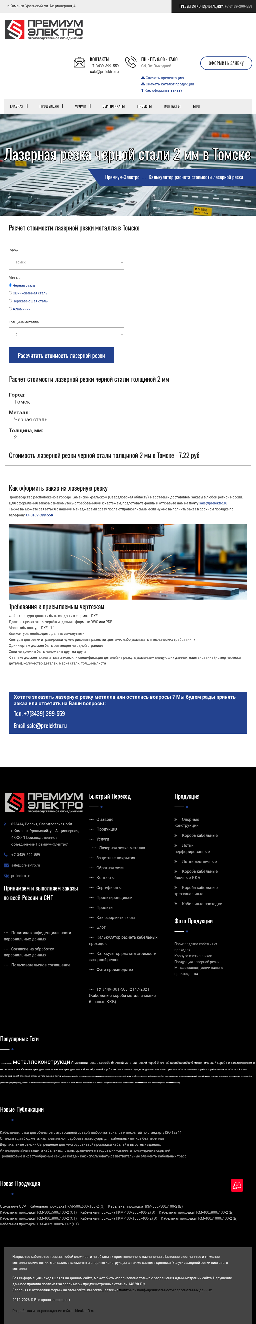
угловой (32, 1083)
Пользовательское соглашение (40, 965)
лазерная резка (28, 1076)
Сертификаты (109, 887)
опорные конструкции (129, 1069)
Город (13, 249)
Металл (15, 277)
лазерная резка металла (175, 1076)
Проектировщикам (114, 897)
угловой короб (102, 1069)
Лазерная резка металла (122, 848)
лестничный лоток (87, 1076)
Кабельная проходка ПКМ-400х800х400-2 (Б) (196, 1212)
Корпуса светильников (193, 956)
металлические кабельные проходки (22, 1069)
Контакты (105, 877)
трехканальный (89, 1083)
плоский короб (84, 1069)
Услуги (102, 839)
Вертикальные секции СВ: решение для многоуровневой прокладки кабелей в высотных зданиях (80, 1144)
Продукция (106, 829)
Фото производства (114, 969)
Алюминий (21, 309)
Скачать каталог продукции (169, 84)
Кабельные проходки (202, 903)
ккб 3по (147, 1083)
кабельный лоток (237, 1069)
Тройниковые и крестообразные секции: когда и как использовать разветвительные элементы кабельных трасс (93, 1156)
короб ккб (186, 1063)
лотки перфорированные (137, 1076)
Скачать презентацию (164, 78)
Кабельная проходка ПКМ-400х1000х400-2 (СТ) (39, 1224)
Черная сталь (24, 285)
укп (238, 1076)
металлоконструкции (43, 1061)
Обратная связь (111, 868)
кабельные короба (70, 1076)
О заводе (105, 819)
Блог (101, 927)
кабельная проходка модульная (214, 1076)
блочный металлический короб (133, 1063)
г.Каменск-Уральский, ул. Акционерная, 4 (42, 6)
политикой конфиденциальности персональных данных (165, 1290)
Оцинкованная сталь (30, 293)
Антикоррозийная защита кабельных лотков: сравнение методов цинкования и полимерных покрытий (85, 1150)
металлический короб (209, 1063)
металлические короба (92, 1063)
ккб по (197, 1076)
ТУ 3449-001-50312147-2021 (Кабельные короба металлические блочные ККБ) (122, 995)
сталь (25, 1083)
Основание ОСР (13, 1206)
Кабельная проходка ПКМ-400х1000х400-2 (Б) (199, 1218)
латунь (100, 1083)
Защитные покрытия (115, 858)
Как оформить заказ (115, 917)
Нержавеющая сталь (30, 301)
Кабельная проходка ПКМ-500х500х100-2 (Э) (67, 1206)
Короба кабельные (200, 835)
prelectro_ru (21, 876)
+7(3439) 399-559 (44, 713)
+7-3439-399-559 (238, 6)
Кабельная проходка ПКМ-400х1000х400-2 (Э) (118, 1218)
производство (6, 1063)
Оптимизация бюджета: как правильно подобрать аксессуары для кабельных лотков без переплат (82, 1138)
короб (201, 1069)
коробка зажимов (217, 1069)
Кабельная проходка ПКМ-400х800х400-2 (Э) (117, 1212)
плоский (190, 1076)
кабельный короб (9, 1076)
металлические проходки (59, 1069)
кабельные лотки (187, 1069)
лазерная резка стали (113, 1083)
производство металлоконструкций (111, 1076)
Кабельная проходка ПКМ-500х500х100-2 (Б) (145, 1206)
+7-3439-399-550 (39, 515)
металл (79, 1083)
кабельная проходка (243, 1063)
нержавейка (246, 1076)
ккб (228, 1063)
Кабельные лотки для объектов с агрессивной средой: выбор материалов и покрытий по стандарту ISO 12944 (91, 1132)
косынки (232, 1076)
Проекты (105, 907)
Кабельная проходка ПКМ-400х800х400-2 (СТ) (38, 1218)
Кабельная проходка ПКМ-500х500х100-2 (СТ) (38, 1212)
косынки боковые (44, 1083)
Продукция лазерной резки (197, 962)
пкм (113, 1069)
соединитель (128, 1083)
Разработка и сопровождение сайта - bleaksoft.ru (53, 1311)
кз (205, 1069)
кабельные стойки (156, 1076)
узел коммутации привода (11, 1083)
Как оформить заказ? (163, 90)
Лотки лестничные (199, 861)
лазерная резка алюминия (163, 1083)
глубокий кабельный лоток (64, 1083)
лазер (177, 1083)
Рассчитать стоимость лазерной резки (61, 355)
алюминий (139, 1083)
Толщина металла (24, 322)
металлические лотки (50, 1076)
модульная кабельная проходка (159, 1069)
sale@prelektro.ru (104, 71)
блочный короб (167, 1063)
